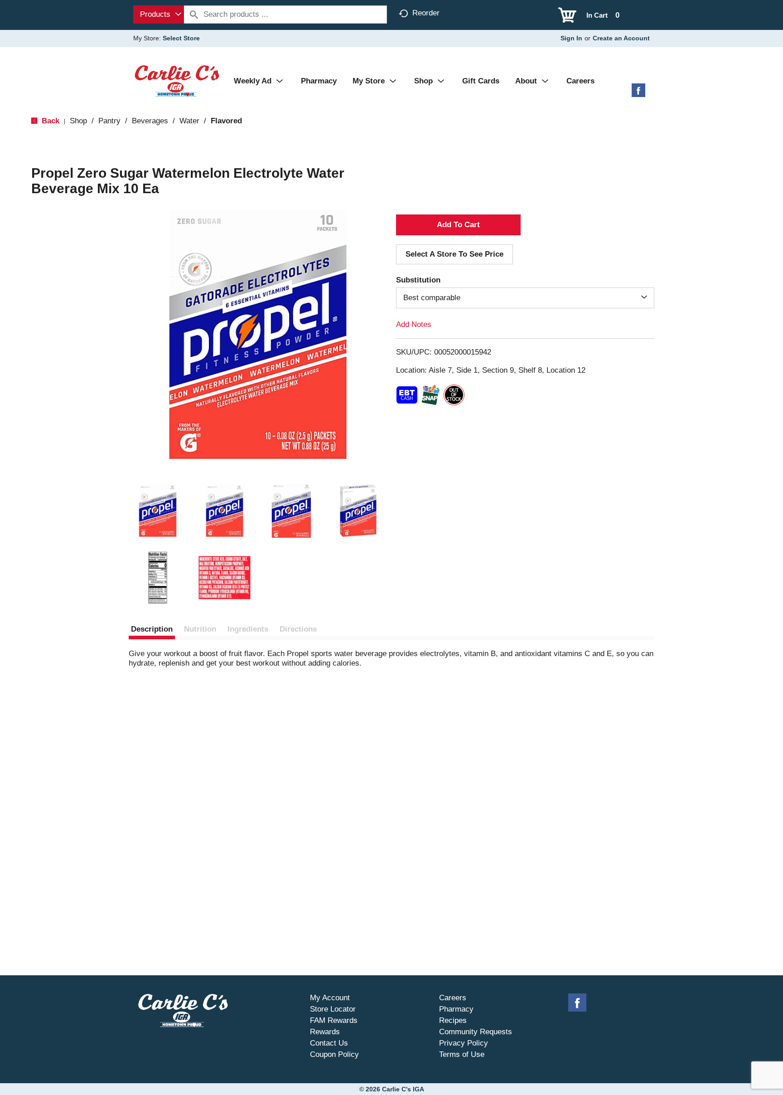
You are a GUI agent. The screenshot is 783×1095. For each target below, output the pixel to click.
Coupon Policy (334, 1054)
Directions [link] (298, 629)
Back (49, 121)
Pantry (109, 121)
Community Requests (475, 1031)
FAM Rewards (334, 1020)
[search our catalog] (194, 14)
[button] (158, 511)
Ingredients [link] (247, 629)
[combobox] (158, 14)
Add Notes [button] (413, 324)
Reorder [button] (426, 13)
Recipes (453, 1020)
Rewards (325, 1031)
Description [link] (152, 629)
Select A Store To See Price (454, 254)
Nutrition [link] (200, 629)
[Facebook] (638, 93)
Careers (452, 997)
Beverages (150, 121)
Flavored (226, 121)
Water (189, 121)
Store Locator (333, 1009)
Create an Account (621, 38)
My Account (330, 997)
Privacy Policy (463, 1043)
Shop (78, 121)
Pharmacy (456, 1009)
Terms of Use (461, 1054)
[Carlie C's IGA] (177, 80)
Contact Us (329, 1043)
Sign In (571, 38)
